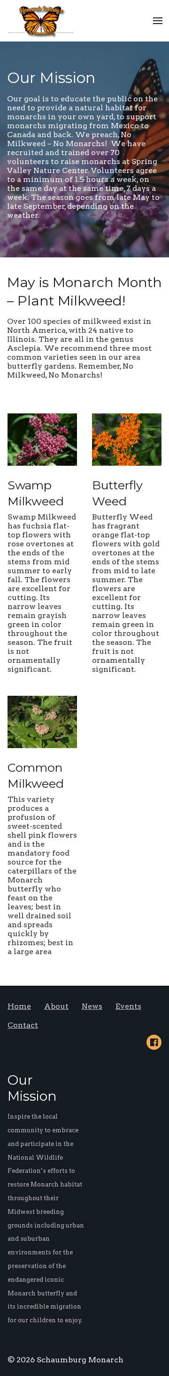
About (56, 1006)
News (92, 1006)
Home (19, 1006)
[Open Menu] (157, 20)
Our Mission (51, 77)
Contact (23, 1025)
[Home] (43, 21)
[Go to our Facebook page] (153, 1042)
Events (128, 1006)
